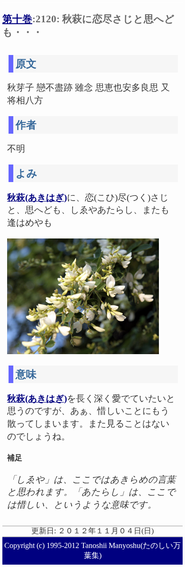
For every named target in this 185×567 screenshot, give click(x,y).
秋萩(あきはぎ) (37, 197)
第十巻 (17, 18)
